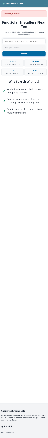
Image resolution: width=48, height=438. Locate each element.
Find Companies (7, 432)
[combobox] (24, 41)
